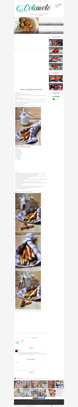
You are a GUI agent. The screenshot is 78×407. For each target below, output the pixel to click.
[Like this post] (31, 337)
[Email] (41, 15)
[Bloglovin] (42, 15)
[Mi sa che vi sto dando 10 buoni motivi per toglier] (26, 384)
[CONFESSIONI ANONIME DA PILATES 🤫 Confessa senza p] (60, 393)
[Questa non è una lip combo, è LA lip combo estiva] (35, 384)
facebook (41, 310)
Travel (41, 1)
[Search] (48, 1)
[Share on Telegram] (34, 337)
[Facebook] (35, 15)
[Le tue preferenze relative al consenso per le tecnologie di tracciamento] (76, 405)
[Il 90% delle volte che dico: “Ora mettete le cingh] (26, 393)
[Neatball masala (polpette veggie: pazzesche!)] (26, 25)
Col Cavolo (17, 32)
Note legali (39, 400)
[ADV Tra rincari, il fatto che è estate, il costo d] (35, 393)
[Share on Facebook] (32, 337)
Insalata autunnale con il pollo (57, 32)
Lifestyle (37, 1)
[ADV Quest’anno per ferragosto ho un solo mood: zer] (18, 393)
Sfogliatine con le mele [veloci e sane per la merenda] (57, 24)
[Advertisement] (31, 42)
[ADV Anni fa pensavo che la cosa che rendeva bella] (52, 393)
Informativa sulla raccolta (30, 405)
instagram (26, 310)
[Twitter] (36, 15)
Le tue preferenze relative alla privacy (42, 405)
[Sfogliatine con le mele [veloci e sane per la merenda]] (57, 21)
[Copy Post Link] (35, 337)
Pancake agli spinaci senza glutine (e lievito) (44, 24)
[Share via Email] (36, 337)
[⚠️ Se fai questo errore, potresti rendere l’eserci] (43, 393)
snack (16, 334)
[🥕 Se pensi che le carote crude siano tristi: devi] (18, 384)
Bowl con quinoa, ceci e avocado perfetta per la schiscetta (44, 32)
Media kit (44, 400)
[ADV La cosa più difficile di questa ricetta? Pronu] (60, 384)
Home (29, 1)
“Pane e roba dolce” (26, 105)
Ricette (33, 1)
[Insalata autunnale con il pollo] (57, 30)
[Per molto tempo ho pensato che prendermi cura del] (43, 384)
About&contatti (45, 1)
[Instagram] (37, 15)
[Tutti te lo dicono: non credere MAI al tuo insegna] (52, 384)
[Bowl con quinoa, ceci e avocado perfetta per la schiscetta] (45, 30)
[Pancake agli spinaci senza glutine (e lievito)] (45, 21)
